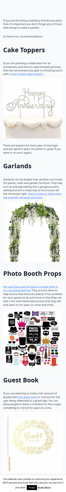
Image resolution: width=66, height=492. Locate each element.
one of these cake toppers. (27, 74)
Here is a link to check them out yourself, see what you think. (32, 195)
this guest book (28, 397)
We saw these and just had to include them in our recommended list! (30, 288)
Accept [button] (32, 487)
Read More (44, 487)
